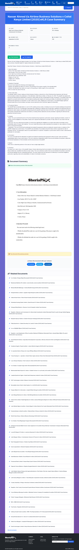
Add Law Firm (47, 3)
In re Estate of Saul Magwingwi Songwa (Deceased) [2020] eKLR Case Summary (30, 420)
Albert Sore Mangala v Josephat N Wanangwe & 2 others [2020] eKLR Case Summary (31, 521)
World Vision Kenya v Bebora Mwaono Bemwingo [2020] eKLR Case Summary (29, 416)
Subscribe (71, 541)
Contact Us (31, 543)
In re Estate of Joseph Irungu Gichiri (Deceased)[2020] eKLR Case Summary (29, 365)
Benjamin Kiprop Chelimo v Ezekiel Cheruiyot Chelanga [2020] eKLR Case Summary (31, 318)
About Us (30, 542)
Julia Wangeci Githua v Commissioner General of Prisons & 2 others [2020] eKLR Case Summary (33, 437)
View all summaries (12, 530)
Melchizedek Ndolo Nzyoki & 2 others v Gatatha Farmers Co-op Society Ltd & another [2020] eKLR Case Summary (38, 370)
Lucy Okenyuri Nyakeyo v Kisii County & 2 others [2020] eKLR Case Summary (29, 360)
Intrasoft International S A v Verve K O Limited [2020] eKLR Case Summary (28, 516)
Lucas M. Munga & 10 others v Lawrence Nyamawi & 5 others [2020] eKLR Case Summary (32, 432)
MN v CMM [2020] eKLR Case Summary (20, 502)
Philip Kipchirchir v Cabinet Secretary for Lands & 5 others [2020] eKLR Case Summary (31, 323)
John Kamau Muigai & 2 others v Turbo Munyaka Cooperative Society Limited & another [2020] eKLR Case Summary (38, 477)
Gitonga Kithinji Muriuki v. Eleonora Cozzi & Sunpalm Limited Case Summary (28, 307)
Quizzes (58, 3)
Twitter (40, 264)
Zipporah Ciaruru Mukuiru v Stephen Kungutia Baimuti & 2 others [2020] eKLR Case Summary (32, 466)
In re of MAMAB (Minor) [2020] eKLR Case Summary (23, 328)
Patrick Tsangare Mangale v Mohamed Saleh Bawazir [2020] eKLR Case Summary (30, 497)
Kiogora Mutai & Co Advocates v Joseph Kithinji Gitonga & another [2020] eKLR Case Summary (33, 390)
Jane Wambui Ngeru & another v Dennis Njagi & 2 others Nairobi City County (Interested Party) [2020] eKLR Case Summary (39, 406)
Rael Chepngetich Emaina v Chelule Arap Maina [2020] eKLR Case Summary (29, 442)
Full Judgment (27, 57)
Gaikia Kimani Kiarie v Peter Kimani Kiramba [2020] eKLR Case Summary (28, 297)
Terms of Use (43, 539)
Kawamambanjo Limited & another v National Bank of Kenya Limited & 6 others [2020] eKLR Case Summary (36, 411)
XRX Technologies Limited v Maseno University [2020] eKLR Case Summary (29, 380)
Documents (27, 3)
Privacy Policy (43, 540)
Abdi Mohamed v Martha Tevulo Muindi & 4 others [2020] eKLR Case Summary (29, 456)
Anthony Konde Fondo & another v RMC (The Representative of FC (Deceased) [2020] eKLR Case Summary (36, 511)
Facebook (32, 264)
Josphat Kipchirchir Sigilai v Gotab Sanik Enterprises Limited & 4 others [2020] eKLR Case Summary (34, 375)
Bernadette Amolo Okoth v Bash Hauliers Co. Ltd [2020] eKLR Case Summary (29, 385)
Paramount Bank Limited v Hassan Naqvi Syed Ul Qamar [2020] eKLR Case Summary (31, 461)
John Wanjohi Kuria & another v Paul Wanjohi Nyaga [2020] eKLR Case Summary (30, 451)
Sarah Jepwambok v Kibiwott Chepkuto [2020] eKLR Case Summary (27, 446)
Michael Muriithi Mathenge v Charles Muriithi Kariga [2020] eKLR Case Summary (29, 287)
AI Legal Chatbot (19, 3)
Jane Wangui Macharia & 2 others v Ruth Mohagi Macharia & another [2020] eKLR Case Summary (33, 395)
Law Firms (40, 3)
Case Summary (14, 57)
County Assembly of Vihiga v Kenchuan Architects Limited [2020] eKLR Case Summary (31, 482)
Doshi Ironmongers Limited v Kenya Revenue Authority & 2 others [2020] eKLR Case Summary (33, 526)
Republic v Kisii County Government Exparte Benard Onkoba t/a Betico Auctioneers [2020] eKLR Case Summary (37, 487)
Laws (36, 3)
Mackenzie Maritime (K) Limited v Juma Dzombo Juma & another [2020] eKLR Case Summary (33, 282)
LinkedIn (49, 264)
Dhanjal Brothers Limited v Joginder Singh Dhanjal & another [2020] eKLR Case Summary (32, 292)
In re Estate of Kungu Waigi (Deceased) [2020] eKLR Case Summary (27, 278)
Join (71, 2)
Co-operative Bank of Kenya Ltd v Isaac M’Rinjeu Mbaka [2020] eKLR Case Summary (31, 351)
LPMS (53, 3)
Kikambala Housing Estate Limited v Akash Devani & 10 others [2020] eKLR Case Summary (32, 302)
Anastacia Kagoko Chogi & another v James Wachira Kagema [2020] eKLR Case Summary (32, 346)
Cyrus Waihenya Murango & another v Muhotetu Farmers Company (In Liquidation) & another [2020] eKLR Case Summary (39, 492)
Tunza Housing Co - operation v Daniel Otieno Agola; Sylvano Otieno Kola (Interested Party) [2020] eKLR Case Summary (39, 355)
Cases (32, 3)
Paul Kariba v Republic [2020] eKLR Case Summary (23, 507)
